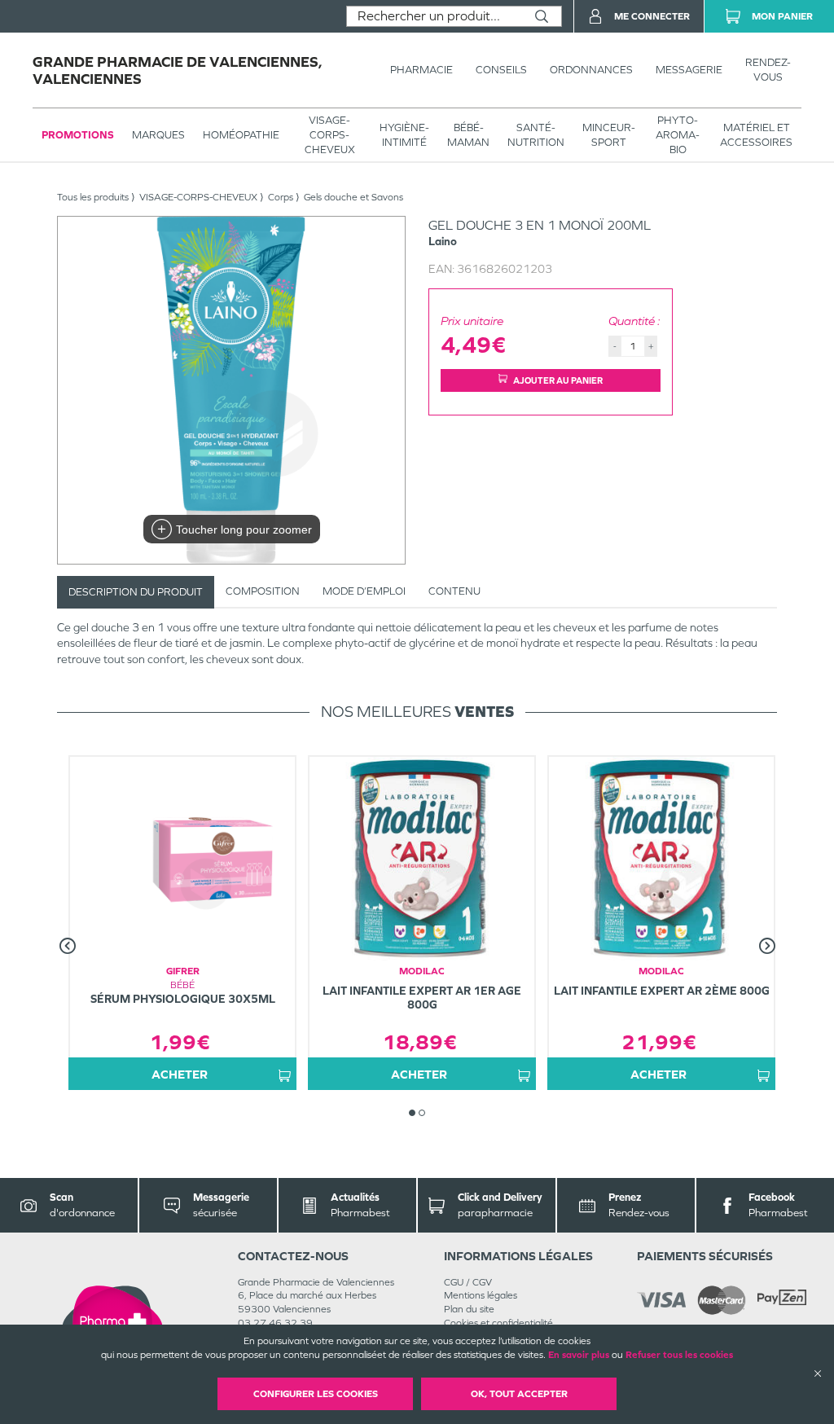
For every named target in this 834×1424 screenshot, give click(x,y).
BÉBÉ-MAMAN (468, 134)
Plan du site (469, 1309)
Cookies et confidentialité (498, 1323)
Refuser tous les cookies (679, 1354)
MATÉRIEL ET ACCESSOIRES (756, 134)
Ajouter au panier (558, 380)
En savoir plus (578, 1354)
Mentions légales (480, 1295)
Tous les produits (93, 197)
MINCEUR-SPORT (608, 134)
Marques (158, 135)
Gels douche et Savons (353, 197)
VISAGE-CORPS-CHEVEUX (330, 135)
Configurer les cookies (315, 1394)
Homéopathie (241, 135)
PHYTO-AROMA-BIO (678, 135)
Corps (280, 197)
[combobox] (434, 16)
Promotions (78, 135)
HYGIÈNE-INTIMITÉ (404, 134)
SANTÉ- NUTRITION (535, 134)
